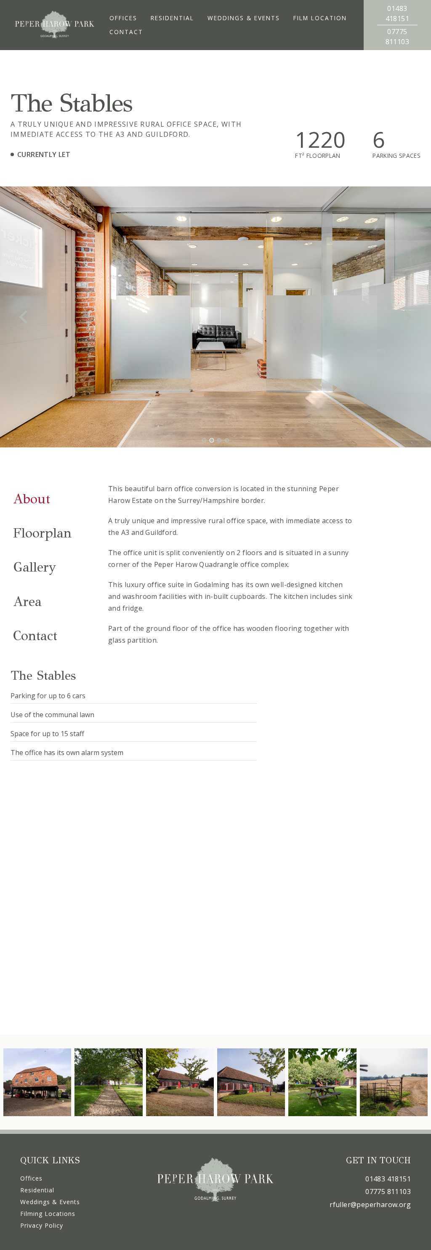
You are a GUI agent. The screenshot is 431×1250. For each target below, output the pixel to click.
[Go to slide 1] (204, 440)
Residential (37, 1190)
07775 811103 (388, 1191)
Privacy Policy (41, 1225)
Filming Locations (47, 1214)
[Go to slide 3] (219, 440)
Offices (31, 1178)
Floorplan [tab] (42, 533)
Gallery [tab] (34, 567)
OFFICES (123, 18)
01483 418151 (388, 1179)
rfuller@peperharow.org (370, 1204)
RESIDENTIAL (172, 18)
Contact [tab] (35, 636)
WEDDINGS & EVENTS (244, 18)
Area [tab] (27, 601)
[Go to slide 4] (227, 440)
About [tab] (31, 499)
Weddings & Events (50, 1202)
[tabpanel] (231, 564)
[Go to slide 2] (212, 440)
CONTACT (126, 32)
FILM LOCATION (320, 18)
